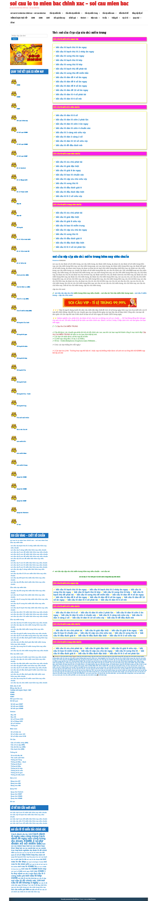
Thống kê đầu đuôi (23, 322)
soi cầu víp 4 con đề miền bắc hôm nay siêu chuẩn (29, 552)
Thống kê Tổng (21, 406)
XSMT (48, 18)
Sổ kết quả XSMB (22, 132)
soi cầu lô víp (101, 673)
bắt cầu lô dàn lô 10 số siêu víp (72, 141)
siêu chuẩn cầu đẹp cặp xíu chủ (64, 664)
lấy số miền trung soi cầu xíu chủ (110, 661)
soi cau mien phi (57, 675)
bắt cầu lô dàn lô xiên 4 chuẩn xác (73, 128)
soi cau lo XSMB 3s (27, 866)
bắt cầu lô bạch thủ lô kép (69, 60)
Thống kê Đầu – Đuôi (23, 394)
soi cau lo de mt (35, 864)
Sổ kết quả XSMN (22, 144)
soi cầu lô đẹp (41, 878)
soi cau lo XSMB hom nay (33, 869)
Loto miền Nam (21, 453)
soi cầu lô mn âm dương (27, 878)
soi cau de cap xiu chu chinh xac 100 (83, 670)
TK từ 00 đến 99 (22, 429)
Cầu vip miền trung (91, 13)
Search (15, 39)
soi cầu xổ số (34, 889)
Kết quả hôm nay (59, 18)
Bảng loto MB (16, 785)
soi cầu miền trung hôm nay (36, 887)
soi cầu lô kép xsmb (26, 876)
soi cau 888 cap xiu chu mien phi (86, 667)
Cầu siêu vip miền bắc (73, 13)
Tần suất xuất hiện (23, 418)
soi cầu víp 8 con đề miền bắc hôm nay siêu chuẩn (29, 556)
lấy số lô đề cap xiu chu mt (92, 661)
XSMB (33, 18)
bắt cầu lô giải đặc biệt (67, 166)
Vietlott (83, 18)
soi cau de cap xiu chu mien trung (104, 670)
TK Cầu (104, 18)
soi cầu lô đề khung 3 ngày (28, 881)
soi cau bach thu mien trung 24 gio (134, 667)
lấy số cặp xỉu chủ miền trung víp (88, 660)
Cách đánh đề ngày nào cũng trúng (28, 837)
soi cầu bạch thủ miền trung (115, 667)
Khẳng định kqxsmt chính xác (88, 658)
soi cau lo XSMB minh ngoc (20, 871)
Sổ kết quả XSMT (22, 156)
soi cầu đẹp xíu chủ (131, 672)
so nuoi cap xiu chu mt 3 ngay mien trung (71, 666)
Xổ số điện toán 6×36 (18, 736)
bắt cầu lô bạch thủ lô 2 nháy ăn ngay (75, 51)
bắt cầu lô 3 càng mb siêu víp (71, 132)
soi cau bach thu (101, 667)
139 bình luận (103, 675)
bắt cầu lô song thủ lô (67, 183)
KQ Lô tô (125, 18)
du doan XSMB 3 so (25, 841)
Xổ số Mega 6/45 (22, 180)
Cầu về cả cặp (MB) (23, 299)
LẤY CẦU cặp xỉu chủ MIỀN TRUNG (67, 660)
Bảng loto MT (16, 781)
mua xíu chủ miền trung (117, 663)
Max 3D (19, 204)
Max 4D (19, 215)
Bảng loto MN (16, 783)
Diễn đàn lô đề (123, 13)
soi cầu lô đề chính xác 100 (26, 880)
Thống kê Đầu (21, 370)
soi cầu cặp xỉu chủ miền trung (62, 669)
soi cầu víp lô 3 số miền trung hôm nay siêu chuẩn (29, 635)
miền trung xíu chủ (71, 663)
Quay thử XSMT (129, 663)
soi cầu (127, 666)
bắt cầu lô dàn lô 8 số (67, 115)
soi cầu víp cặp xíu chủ (64, 293)
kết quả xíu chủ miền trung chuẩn (134, 656)
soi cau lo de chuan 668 (34, 859)
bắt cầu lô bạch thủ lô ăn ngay (71, 47)
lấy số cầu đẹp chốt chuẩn (122, 660)
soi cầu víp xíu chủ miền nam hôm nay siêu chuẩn (29, 683)
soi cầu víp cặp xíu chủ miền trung (86, 675)
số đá (140, 664)
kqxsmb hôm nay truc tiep (22, 852)
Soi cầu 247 (134, 666)
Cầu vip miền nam (108, 13)
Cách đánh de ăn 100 (21, 834)
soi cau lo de (20, 859)
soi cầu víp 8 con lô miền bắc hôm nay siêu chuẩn (29, 567)
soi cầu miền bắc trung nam (125, 673)
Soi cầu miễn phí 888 (69, 675)
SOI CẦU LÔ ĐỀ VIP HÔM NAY (76, 673)
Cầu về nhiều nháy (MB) (24, 311)
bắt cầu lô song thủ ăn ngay (70, 56)
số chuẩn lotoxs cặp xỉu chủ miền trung (97, 664)
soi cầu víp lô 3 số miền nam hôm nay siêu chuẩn (29, 668)
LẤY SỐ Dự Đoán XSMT (76, 661)
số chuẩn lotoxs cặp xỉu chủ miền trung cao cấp (124, 664)
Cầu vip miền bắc (55, 13)
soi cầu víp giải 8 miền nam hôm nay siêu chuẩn (28, 665)
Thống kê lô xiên (22, 346)
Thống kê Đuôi (21, 382)
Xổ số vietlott (21, 168)
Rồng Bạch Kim (33, 857)
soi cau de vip (142, 670)
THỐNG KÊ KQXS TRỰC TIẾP (18, 18)
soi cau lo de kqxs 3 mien (34, 862)
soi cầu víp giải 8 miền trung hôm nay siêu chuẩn (29, 633)
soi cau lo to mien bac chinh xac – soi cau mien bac (69, 3)
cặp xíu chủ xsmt (66, 295)
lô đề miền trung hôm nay (128, 661)
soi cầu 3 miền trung (62, 667)
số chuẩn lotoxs (80, 664)
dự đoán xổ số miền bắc (27, 842)
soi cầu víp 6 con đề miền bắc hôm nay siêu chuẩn (29, 554)
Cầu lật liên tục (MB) (23, 287)
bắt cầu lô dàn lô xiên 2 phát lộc (72, 119)
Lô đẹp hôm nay (27, 855)
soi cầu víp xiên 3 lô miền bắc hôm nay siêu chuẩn (29, 614)
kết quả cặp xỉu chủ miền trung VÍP (112, 656)
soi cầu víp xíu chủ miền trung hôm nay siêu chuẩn (29, 650)
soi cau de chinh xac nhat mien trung (126, 670)
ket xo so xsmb (26, 848)
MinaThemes (92, 899)
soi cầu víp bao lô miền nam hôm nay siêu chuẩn (28, 657)
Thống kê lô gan (22, 334)
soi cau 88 (72, 667)
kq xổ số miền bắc (36, 852)
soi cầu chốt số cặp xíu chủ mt (62, 670)
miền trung (140, 661)
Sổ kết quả (72, 18)
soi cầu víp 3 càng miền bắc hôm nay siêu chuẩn (28, 550)
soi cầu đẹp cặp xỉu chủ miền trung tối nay (87, 672)
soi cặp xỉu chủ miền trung (117, 666)
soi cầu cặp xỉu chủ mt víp (112, 669)
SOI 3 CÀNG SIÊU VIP (91, 666)
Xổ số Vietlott (16, 723)
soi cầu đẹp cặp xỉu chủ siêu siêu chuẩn (112, 672)
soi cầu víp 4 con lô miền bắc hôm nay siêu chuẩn (29, 563)
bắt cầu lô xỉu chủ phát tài (69, 162)
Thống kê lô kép (22, 358)
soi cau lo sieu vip (91, 673)
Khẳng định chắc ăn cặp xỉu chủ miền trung (66, 658)
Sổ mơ (12, 23)
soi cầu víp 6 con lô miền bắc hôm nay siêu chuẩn (29, 565)
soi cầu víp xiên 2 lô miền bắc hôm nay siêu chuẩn (29, 612)
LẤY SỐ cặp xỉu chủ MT (106, 660)
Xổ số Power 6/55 (22, 192)
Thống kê (115, 18)
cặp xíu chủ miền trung (84, 656)
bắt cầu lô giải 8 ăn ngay (68, 170)
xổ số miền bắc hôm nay (31, 892)
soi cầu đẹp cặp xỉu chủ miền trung (63, 672)
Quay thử (136, 18)
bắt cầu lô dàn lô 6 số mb (69, 99)
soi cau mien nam (139, 673)
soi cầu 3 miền (28, 873)
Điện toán (94, 18)
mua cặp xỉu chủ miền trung (85, 663)
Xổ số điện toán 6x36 (24, 239)
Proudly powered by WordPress (70, 899)
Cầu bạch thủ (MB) (23, 275)
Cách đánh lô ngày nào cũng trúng (28, 835)
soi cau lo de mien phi (29, 863)
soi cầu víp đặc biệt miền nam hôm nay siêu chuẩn (29, 663)
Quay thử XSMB (22, 477)
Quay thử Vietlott (22, 513)
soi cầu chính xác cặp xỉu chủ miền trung (132, 669)
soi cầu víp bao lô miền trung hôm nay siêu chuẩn (29, 623)
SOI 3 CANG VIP (103, 666)
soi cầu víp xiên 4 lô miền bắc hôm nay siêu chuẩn (29, 616)
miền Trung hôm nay (59, 663)
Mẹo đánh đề (40, 855)
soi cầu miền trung (20, 887)
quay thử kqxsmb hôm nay (20, 857)
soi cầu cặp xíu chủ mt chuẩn (94, 669)
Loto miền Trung (22, 465)
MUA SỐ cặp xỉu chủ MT (102, 663)
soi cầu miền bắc (111, 673)
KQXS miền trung (127, 658)
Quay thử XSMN (22, 489)
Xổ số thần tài (21, 263)
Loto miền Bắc (21, 441)
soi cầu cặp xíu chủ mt (78, 669)
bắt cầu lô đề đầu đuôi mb (69, 145)
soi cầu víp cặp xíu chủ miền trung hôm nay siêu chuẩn (91, 257)
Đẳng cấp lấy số (137, 13)
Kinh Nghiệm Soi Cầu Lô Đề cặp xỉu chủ (110, 658)
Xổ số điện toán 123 (23, 251)
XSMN (41, 18)
